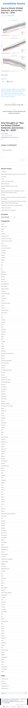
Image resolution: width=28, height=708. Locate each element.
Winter (2, 659)
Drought (3, 341)
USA (2, 623)
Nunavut (3, 501)
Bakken (3, 260)
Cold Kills (3, 320)
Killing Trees (4, 442)
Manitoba (3, 451)
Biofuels (3, 276)
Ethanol (3, 355)
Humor (2, 408)
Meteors (3, 456)
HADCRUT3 (3, 396)
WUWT (2, 671)
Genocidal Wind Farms (6, 370)
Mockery (3, 463)
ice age (2, 415)
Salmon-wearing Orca (6, 207)
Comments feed (4, 686)
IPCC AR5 (3, 425)
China (2, 305)
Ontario (3, 511)
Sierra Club (3, 566)
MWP (2, 473)
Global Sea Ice (8, 91)
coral (2, 324)
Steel (2, 585)
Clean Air (3, 308)
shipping (3, 564)
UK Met (2, 619)
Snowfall (3, 571)
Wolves (2, 662)
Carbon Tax (3, 298)
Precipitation (4, 537)
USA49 (2, 628)
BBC (2, 264)
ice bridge (3, 418)
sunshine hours (14, 3)
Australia (3, 257)
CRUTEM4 (3, 329)
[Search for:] (14, 693)
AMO (2, 231)
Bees (2, 269)
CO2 (2, 315)
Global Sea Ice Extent (17, 91)
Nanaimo (3, 475)
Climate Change (4, 310)
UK (1, 616)
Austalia (3, 255)
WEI (2, 647)
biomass (3, 279)
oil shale (3, 508)
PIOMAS (3, 525)
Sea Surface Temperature (7, 559)
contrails (3, 322)
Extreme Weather (5, 363)
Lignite (2, 446)
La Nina (3, 444)
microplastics (4, 461)
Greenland (3, 386)
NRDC (2, 494)
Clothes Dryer (4, 312)
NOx (2, 492)
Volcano (3, 635)
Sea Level (3, 556)
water (2, 640)
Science (3, 552)
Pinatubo (3, 523)
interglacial (3, 422)
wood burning (4, 666)
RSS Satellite (4, 542)
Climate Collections (14, 137)
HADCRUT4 (3, 398)
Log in (2, 681)
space (2, 580)
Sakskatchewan (4, 547)
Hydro (2, 413)
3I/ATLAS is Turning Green (7, 181)
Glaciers (3, 375)
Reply (2, 139)
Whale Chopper (4, 650)
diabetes (3, 334)
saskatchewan (4, 549)
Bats (2, 262)
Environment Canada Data (7, 353)
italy (2, 430)
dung (2, 343)
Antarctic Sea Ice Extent (6, 241)
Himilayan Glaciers (5, 403)
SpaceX (2, 583)
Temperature (4, 595)
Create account (4, 678)
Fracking (3, 365)
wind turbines (4, 657)
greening (3, 384)
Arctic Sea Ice (15, 90)
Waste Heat (3, 638)
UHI (2, 614)
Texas (2, 599)
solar (2, 576)
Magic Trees (4, 449)
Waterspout (3, 642)
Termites (3, 597)
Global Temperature (5, 382)
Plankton (3, 528)
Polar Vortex (4, 532)
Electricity (3, 351)
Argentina (3, 250)
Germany (3, 372)
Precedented (4, 535)
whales (2, 652)
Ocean (2, 504)
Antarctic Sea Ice (16, 89)
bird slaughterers (5, 284)
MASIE (2, 453)
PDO (2, 518)
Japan (2, 432)
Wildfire (3, 654)
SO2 (2, 573)
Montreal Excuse (5, 465)
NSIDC (2, 497)
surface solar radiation (6, 592)
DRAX (2, 339)
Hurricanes (3, 410)
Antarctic (9, 89)
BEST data (3, 272)
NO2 (2, 485)
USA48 (2, 626)
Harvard (3, 401)
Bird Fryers (3, 281)
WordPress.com (4, 688)
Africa (2, 224)
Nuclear (3, 499)
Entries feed (4, 683)
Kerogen (3, 439)
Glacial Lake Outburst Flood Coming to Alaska (11, 205)
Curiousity (3, 331)
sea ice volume (4, 554)
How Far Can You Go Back (7, 406)
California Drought (5, 293)
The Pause (3, 602)
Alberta (2, 229)
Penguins (3, 520)
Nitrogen (3, 482)
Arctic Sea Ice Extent (17, 94)
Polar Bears (3, 530)
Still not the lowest (5, 183)
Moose (2, 468)
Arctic (9, 90)
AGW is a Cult (4, 226)
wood (2, 664)
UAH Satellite (4, 611)
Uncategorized (4, 621)
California (3, 291)
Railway (3, 540)
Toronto (3, 607)
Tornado (3, 604)
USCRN (2, 630)
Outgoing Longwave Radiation (8, 513)
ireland (2, 427)
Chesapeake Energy (5, 303)
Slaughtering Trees (5, 568)
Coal (2, 317)
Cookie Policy (7, 702)
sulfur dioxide (4, 587)
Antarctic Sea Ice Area (18, 93)
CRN (2, 327)
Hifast (3, 133)
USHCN (2, 633)
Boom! (2, 179)
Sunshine (3, 590)
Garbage (3, 367)
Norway (3, 489)
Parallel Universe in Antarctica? (8, 210)
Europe (2, 358)
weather (3, 645)
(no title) (3, 188)
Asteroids (3, 252)
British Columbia (5, 288)
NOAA (2, 487)
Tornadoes (3, 171)
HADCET (3, 391)
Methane (3, 458)
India (2, 420)
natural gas (3, 480)
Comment (22, 159)
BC (1, 267)
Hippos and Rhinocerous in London (9, 186)
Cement (3, 300)
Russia (2, 544)
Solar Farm (3, 578)
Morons (3, 470)
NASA (2, 477)
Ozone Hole (3, 516)
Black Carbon (4, 286)
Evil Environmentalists (6, 360)
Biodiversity (4, 274)
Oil (1, 506)
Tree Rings (3, 609)
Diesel (2, 336)
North (6, 75)
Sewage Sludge (4, 561)
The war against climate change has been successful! (13, 174)
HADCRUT (3, 394)
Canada (3, 296)
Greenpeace (4, 389)
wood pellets (4, 669)
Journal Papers (4, 437)
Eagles (2, 346)
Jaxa (2, 434)
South (2, 75)
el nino (2, 348)
